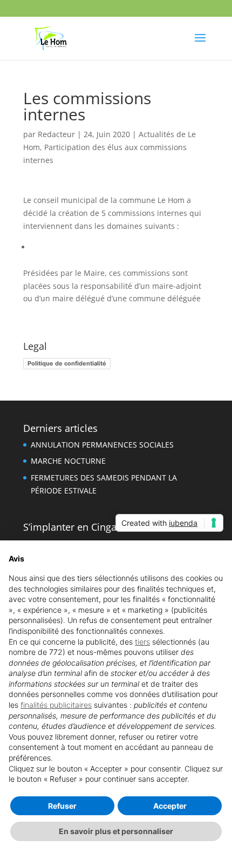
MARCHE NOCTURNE (68, 461)
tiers (142, 641)
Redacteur (56, 134)
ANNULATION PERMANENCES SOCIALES (102, 444)
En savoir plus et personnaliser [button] (116, 831)
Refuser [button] (62, 805)
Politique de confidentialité (67, 363)
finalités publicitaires (56, 704)
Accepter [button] (170, 805)
